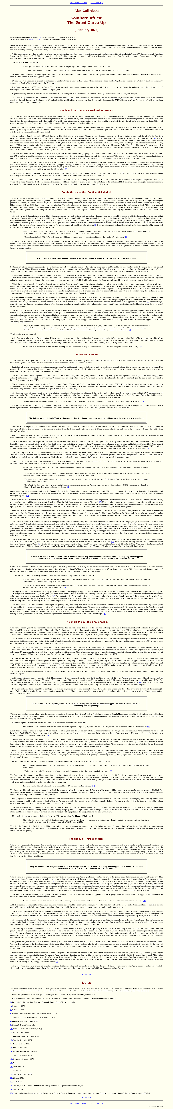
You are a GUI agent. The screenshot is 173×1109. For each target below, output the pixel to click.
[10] (148, 448)
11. (11, 1032)
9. (11, 1025)
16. (11, 1051)
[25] (52, 881)
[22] (47, 735)
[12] (27, 496)
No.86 (39, 37)
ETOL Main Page (97, 3)
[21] (148, 727)
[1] (155, 138)
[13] (100, 502)
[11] (68, 487)
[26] (144, 901)
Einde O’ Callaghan (35, 39)
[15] (112, 542)
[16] (39, 544)
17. (11, 1055)
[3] (95, 225)
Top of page (86, 974)
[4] (126, 237)
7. (11, 1017)
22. (11, 1074)
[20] (140, 682)
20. (11, 1067)
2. (11, 998)
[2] (66, 169)
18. (11, 1059)
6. (11, 1013)
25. (11, 1086)
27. (11, 1093)
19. (11, 1063)
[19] (104, 614)
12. (11, 1036)
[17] (64, 587)
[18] (53, 596)
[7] (140, 347)
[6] (130, 330)
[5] (148, 302)
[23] (111, 771)
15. (11, 1048)
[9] (143, 401)
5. (11, 1010)
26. (11, 1089)
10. (11, 1029)
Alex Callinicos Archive (78, 3)
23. (11, 1078)
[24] (93, 786)
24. (11, 1082)
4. (11, 1006)
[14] (55, 504)
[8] (61, 371)
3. (11, 1002)
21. (11, 1070)
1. (11, 995)
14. (11, 1044)
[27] (56, 962)
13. (11, 1040)
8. (11, 1021)
